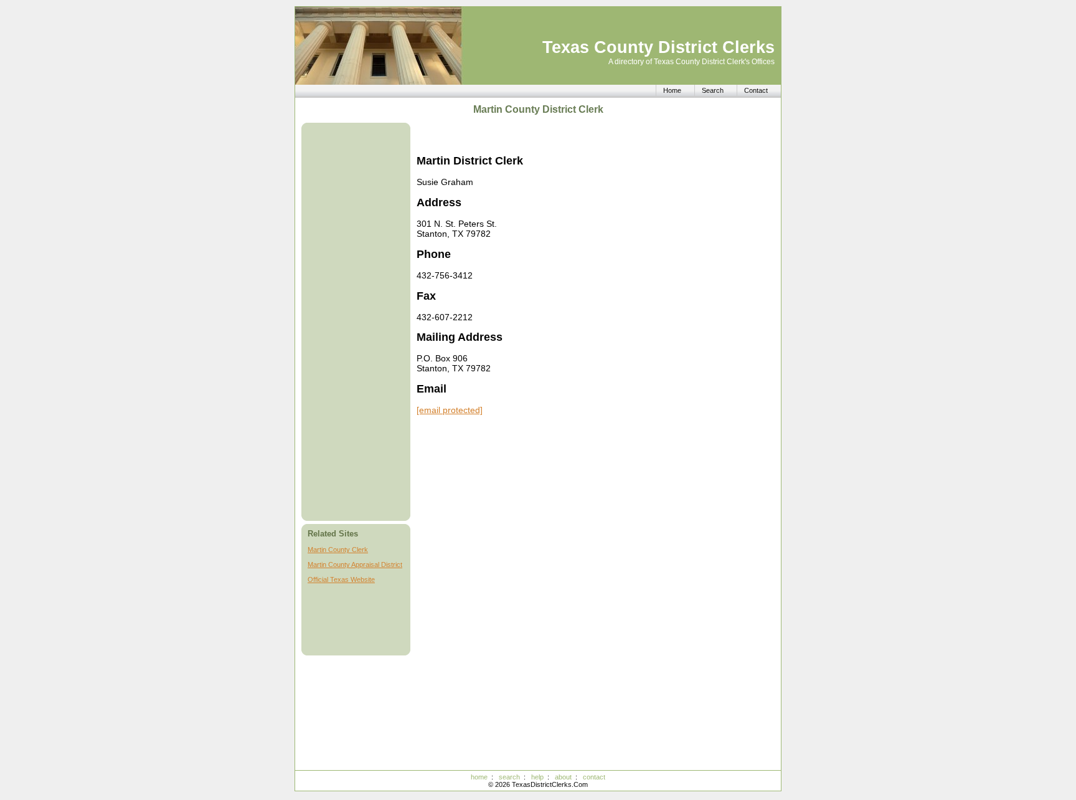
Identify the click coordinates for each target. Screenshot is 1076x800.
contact (594, 777)
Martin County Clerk (338, 549)
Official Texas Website (341, 579)
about (563, 777)
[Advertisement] (357, 321)
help (537, 777)
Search (713, 90)
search (509, 777)
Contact (756, 90)
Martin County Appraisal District (355, 564)
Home (672, 90)
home (479, 777)
